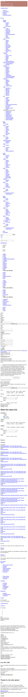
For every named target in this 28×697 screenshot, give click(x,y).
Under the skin (9, 85)
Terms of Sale (6, 569)
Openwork (8, 30)
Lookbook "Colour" (10, 192)
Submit (2, 332)
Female (3, 346)
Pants (4, 135)
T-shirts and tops (9, 63)
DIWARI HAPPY (4, 449)
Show (2, 444)
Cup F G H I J (9, 55)
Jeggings (7, 167)
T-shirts (7, 69)
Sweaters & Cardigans (10, 76)
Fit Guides (5, 587)
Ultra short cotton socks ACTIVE (7, 514)
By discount (6, 418)
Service (2, 562)
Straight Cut (8, 88)
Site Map (5, 593)
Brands (4, 585)
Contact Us (5, 595)
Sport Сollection (9, 119)
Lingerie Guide (9, 114)
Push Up (7, 93)
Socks (7, 25)
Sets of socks (8, 50)
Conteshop (3, 580)
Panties (7, 57)
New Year (8, 44)
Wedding (7, 33)
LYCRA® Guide (9, 117)
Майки (7, 185)
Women (4, 20)
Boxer (7, 136)
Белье (7, 156)
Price (5, 415)
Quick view (24, 447)
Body (7, 60)
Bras (7, 54)
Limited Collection (9, 118)
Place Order (10, 644)
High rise (8, 90)
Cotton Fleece (8, 75)
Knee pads (8, 221)
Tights (7, 23)
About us (5, 10)
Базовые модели (9, 107)
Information (3, 591)
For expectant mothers (10, 34)
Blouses (7, 68)
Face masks (8, 26)
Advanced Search (6, 594)
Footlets (7, 49)
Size (2, 435)
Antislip (7, 175)
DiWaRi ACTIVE (4, 461)
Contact (4, 588)
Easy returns (3, 561)
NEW (4, 21)
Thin (7, 35)
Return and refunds (7, 15)
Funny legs (8, 164)
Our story (5, 584)
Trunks (7, 138)
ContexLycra (8, 112)
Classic (7, 28)
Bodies (7, 72)
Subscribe (3, 674)
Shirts (7, 58)
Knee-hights (8, 46)
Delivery (5, 12)
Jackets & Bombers (10, 77)
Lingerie (7, 22)
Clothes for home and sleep (8, 62)
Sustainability (6, 586)
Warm (7, 36)
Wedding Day (8, 111)
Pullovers (8, 67)
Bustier (7, 56)
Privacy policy (6, 570)
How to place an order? (8, 564)
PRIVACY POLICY (4, 691)
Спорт (7, 109)
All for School (9, 194)
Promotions (5, 232)
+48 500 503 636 (4, 8)
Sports (7, 82)
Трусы (7, 184)
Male (3, 347)
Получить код (16, 377)
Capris (7, 166)
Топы (7, 183)
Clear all (2, 406)
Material (2, 425)
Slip (6, 139)
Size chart (5, 571)
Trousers (7, 74)
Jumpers (7, 180)
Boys (4, 196)
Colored (7, 92)
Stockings (8, 37)
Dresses (7, 70)
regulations (9, 350)
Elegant (7, 161)
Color (2, 421)
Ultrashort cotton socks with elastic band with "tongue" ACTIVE (14, 485)
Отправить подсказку (5, 655)
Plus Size (8, 91)
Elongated (8, 47)
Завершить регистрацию (6, 379)
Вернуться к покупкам (5, 658)
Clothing (5, 65)
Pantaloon (8, 141)
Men (4, 121)
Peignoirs (8, 64)
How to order (6, 11)
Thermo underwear (10, 61)
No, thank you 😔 (9, 674)
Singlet (7, 142)
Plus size (7, 106)
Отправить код (14, 323)
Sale (4, 96)
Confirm (6, 406)
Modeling (8, 81)
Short (7, 48)
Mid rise (7, 95)
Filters (2, 419)
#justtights (8, 113)
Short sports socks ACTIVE (6, 468)
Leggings (5, 78)
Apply (4, 400)
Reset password (4, 356)
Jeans (4, 86)
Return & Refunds (7, 568)
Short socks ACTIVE (5, 541)
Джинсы (8, 147)
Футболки (8, 187)
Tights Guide (8, 116)
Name (5, 414)
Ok (1, 682)
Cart (1, 235)
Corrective (8, 29)
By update (3, 412)
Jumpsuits (8, 71)
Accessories (8, 105)
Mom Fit (7, 89)
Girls (4, 153)
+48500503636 (4, 242)
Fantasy (7, 41)
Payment (5, 13)
